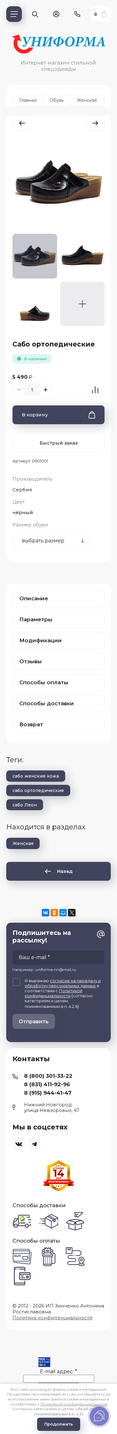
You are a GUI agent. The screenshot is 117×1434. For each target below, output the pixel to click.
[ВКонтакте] (45, 912)
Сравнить (95, 389)
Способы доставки (46, 703)
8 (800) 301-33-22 (48, 1076)
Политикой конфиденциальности (53, 993)
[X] (72, 912)
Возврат (31, 724)
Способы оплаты (43, 682)
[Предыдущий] (21, 123)
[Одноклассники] (54, 912)
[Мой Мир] (63, 912)
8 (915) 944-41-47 (47, 1093)
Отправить (34, 1022)
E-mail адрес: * (58, 1371)
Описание (33, 598)
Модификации (40, 640)
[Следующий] (95, 123)
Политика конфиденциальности (52, 1318)
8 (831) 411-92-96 (47, 1084)
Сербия (22, 490)
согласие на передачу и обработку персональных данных (63, 983)
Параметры (35, 619)
